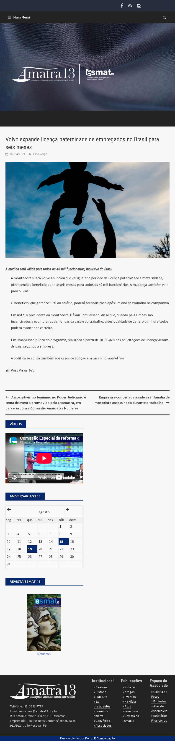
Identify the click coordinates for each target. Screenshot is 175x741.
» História (100, 692)
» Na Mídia (129, 701)
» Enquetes (158, 701)
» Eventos (129, 697)
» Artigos (129, 692)
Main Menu (21, 17)
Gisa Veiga (40, 154)
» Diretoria (101, 687)
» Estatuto (100, 697)
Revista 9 (44, 653)
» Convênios (102, 721)
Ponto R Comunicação (100, 738)
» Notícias (129, 687)
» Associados (103, 725)
